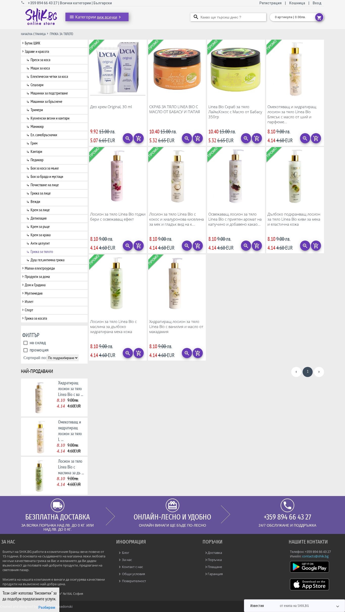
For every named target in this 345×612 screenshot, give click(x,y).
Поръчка (215, 559)
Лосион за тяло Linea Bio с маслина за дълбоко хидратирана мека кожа (113, 326)
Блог (125, 552)
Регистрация (270, 3)
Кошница (297, 3)
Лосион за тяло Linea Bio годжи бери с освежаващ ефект (117, 216)
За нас (126, 559)
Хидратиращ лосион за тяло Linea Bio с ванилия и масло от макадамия (176, 326)
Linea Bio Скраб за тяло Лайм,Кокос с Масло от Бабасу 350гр (235, 111)
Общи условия (133, 574)
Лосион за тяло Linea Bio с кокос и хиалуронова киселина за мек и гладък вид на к (176, 219)
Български (102, 3)
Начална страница (33, 34)
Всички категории (76, 3)
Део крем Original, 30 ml (111, 106)
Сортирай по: (35, 358)
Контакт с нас (132, 566)
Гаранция (215, 574)
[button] (294, 606)
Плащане (215, 566)
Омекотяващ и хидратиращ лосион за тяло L (70, 430)
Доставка (215, 552)
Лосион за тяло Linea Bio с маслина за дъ (71, 467)
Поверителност (133, 581)
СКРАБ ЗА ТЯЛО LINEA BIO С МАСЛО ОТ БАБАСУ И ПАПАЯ (174, 109)
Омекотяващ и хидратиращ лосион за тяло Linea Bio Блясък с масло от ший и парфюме (291, 114)
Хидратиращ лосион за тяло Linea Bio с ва (70, 388)
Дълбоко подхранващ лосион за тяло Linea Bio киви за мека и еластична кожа (293, 219)
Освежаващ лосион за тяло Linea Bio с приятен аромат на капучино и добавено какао (235, 219)
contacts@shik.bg (315, 556)
